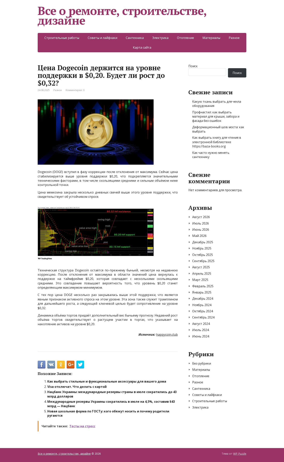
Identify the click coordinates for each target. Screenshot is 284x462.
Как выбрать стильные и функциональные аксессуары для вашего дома (106, 381)
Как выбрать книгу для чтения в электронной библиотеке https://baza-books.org (216, 141)
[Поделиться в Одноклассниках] (61, 364)
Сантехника (135, 38)
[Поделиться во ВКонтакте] (51, 364)
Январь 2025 (201, 292)
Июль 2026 (200, 223)
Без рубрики (201, 363)
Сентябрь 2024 (203, 317)
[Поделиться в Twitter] (80, 364)
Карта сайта (142, 47)
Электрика (160, 38)
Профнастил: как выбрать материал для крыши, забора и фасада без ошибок (215, 116)
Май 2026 (199, 236)
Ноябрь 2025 (201, 248)
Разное (234, 38)
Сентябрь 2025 (203, 261)
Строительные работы (61, 38)
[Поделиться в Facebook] (41, 364)
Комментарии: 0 (75, 90)
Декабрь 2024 (202, 298)
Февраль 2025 (202, 286)
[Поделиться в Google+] (70, 364)
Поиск (193, 66)
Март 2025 (200, 280)
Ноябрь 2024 (201, 305)
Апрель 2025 (201, 273)
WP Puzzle (239, 453)
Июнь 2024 (200, 336)
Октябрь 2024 (202, 311)
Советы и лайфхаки (102, 38)
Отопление (185, 38)
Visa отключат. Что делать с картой (77, 387)
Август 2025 (201, 267)
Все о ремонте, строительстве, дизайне (122, 15)
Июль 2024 (200, 330)
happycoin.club (167, 334)
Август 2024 (201, 324)
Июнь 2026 (200, 229)
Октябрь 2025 (202, 255)
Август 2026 (201, 217)
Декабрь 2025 (202, 242)
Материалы (211, 38)
